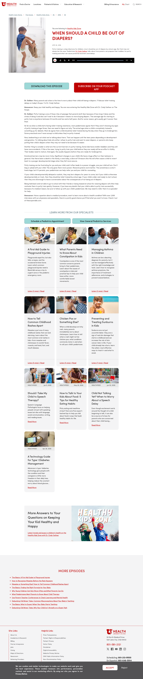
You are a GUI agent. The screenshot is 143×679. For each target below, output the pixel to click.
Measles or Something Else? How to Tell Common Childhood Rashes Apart (40, 584)
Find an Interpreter (17, 644)
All (53, 15)
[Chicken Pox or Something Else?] (71, 331)
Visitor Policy (47, 644)
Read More (32, 421)
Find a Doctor (25, 4)
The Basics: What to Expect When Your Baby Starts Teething (34, 604)
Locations (37, 4)
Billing (12, 641)
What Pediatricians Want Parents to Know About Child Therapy (35, 594)
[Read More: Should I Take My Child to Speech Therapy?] (39, 375)
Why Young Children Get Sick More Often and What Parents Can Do (37, 591)
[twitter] (108, 649)
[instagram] (124, 649)
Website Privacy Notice (51, 653)
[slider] (100, 60)
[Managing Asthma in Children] (103, 261)
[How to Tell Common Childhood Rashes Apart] (39, 331)
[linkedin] (120, 649)
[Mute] (69, 60)
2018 (59, 15)
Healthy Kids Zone (42, 15)
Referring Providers (17, 659)
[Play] (55, 60)
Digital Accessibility (50, 650)
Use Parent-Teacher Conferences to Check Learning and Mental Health (40, 597)
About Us (13, 635)
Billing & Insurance (111, 4)
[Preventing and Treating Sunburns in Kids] (103, 331)
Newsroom (14, 656)
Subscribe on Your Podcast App (96, 87)
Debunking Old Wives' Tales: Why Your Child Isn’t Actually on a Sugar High (39, 608)
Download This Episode (46, 86)
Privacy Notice (21, 673)
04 (65, 15)
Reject (124, 667)
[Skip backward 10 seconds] (60, 60)
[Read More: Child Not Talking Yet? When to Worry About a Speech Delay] (103, 375)
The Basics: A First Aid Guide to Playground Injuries (31, 577)
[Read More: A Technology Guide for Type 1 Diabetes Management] (39, 439)
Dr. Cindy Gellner (81, 51)
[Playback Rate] (131, 60)
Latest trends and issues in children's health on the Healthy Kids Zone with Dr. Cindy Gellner (47, 534)
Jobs (12, 647)
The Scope (29, 15)
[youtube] (116, 649)
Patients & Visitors (51, 4)
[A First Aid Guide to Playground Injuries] (39, 261)
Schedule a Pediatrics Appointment (47, 221)
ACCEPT (110, 667)
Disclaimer (46, 647)
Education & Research (73, 4)
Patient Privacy (48, 641)
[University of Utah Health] (9, 4)
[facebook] (112, 649)
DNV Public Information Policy (53, 656)
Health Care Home (15, 15)
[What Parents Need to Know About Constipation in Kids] (71, 261)
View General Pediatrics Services (95, 221)
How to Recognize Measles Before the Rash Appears (32, 581)
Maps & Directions (16, 653)
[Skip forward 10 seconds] (64, 60)
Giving (12, 650)
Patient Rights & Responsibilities (54, 638)
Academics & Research (18, 638)
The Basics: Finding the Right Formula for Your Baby (31, 587)
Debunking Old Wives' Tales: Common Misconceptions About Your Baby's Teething (43, 601)
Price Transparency (50, 635)
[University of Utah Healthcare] (120, 631)
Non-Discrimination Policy (52, 659)
